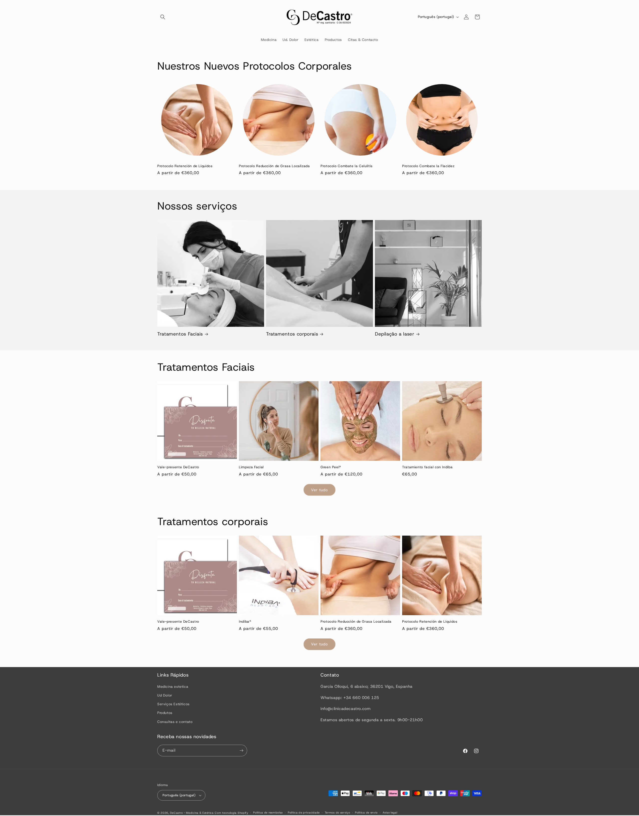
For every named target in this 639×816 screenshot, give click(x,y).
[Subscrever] (241, 750)
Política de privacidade (304, 812)
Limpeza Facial (251, 467)
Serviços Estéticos (173, 704)
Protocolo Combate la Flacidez (428, 166)
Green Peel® (330, 467)
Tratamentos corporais (292, 334)
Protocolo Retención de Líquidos (185, 166)
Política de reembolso (268, 812)
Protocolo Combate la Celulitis (346, 166)
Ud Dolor (164, 695)
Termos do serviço (337, 812)
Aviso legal (390, 812)
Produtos (164, 712)
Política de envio (366, 812)
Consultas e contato (174, 721)
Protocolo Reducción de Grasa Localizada (274, 166)
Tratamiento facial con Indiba (427, 467)
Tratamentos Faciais (180, 334)
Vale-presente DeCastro (178, 467)
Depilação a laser (394, 334)
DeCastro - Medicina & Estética (192, 813)
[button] (162, 16)
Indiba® (245, 621)
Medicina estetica (172, 686)
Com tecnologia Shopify (231, 813)
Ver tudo (319, 489)
